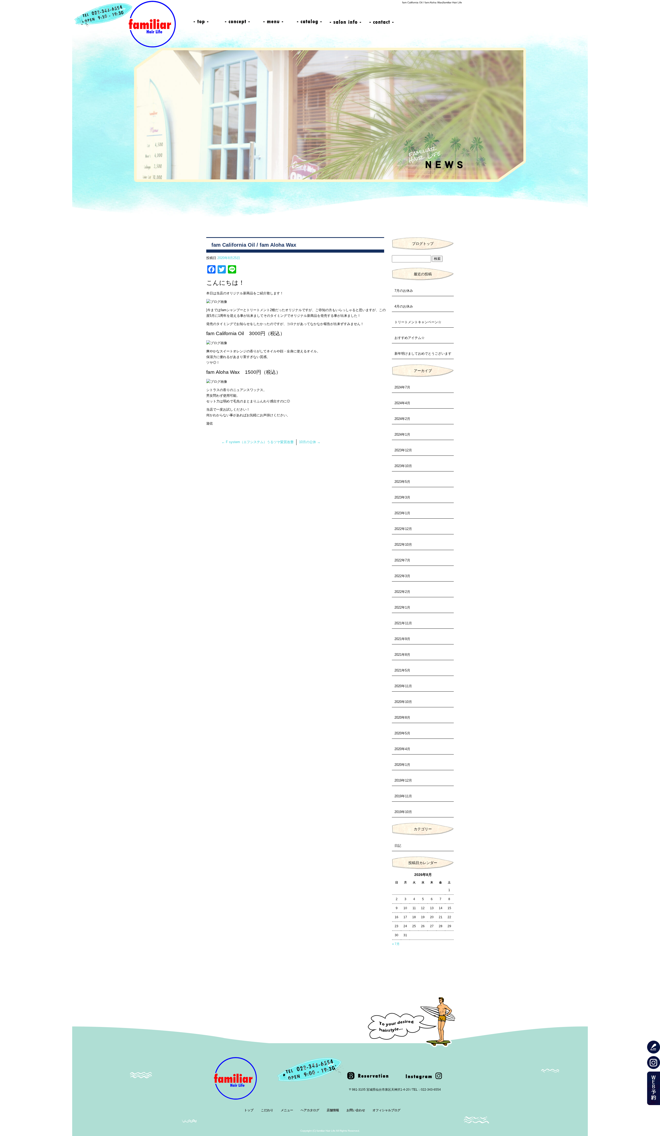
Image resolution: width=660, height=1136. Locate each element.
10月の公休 (309, 442)
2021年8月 (402, 655)
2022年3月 (402, 576)
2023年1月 (402, 513)
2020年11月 (403, 686)
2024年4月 (402, 403)
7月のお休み (403, 291)
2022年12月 (403, 529)
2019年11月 (403, 796)
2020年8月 (402, 717)
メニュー (273, 22)
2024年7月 (402, 387)
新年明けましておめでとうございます (422, 353)
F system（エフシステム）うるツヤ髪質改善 (257, 442)
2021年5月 (402, 670)
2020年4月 (402, 749)
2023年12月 (403, 450)
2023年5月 (402, 482)
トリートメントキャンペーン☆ (417, 322)
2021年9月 (402, 639)
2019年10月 (403, 812)
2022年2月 (402, 592)
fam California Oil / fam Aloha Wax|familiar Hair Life (432, 2)
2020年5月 (402, 733)
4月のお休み (403, 306)
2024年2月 (402, 419)
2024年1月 (402, 434)
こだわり (237, 22)
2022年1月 (402, 607)
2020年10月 (403, 702)
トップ (201, 22)
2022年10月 (403, 544)
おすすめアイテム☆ (409, 338)
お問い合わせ (382, 22)
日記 (397, 846)
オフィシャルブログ (386, 1110)
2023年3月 (402, 497)
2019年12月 (403, 780)
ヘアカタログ (309, 22)
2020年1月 (402, 765)
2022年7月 (402, 560)
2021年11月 (403, 623)
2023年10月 (403, 466)
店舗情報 (345, 22)
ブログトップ (423, 244)
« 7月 (396, 944)
